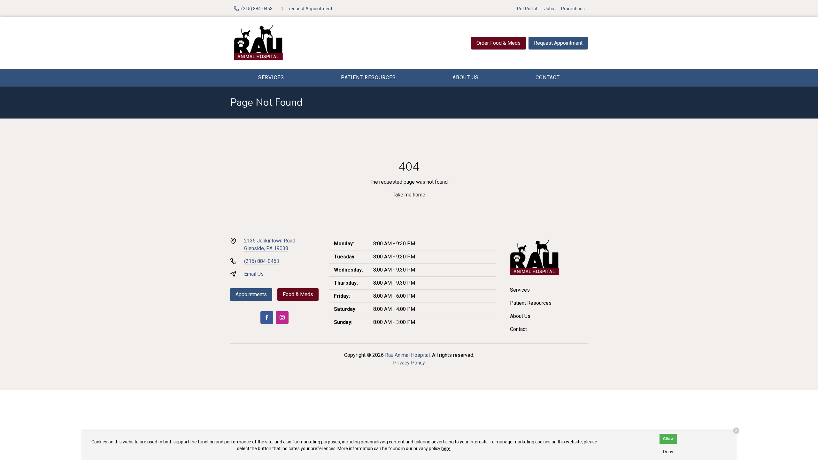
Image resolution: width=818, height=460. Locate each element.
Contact (548, 77)
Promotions (573, 8)
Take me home (409, 195)
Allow (668, 438)
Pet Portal (527, 8)
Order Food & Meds (498, 43)
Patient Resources (368, 77)
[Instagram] (282, 317)
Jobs (549, 8)
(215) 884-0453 (261, 261)
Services (271, 77)
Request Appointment (558, 43)
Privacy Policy (409, 363)
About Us (465, 77)
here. (446, 448)
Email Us (254, 274)
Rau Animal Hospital (407, 355)
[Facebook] (266, 317)
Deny (668, 451)
